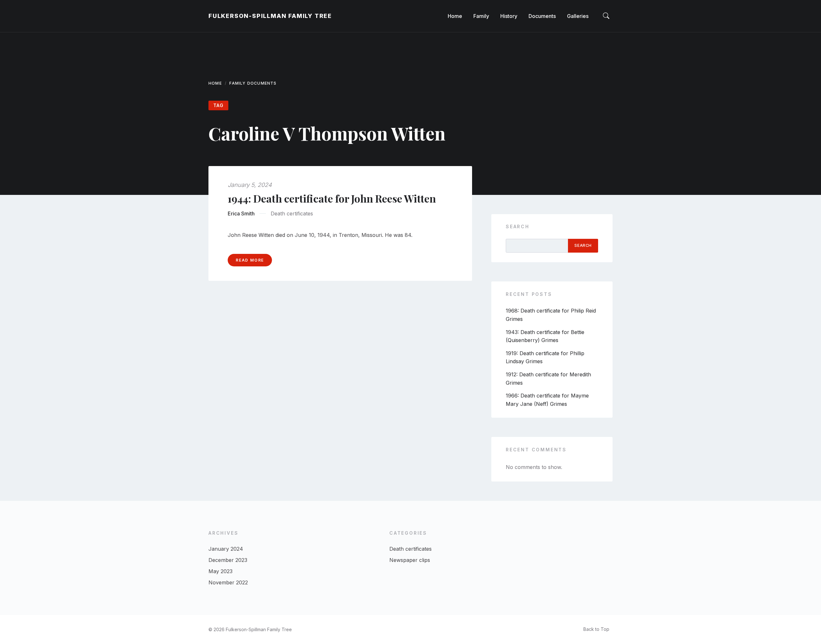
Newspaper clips (409, 560)
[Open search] (606, 16)
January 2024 (225, 549)
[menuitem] (455, 16)
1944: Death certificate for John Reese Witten (332, 198)
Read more (250, 260)
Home (215, 83)
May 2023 (220, 571)
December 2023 (227, 560)
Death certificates (292, 213)
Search (517, 226)
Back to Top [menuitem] (596, 629)
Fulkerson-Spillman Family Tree (270, 16)
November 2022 (228, 582)
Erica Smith (241, 213)
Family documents (252, 83)
